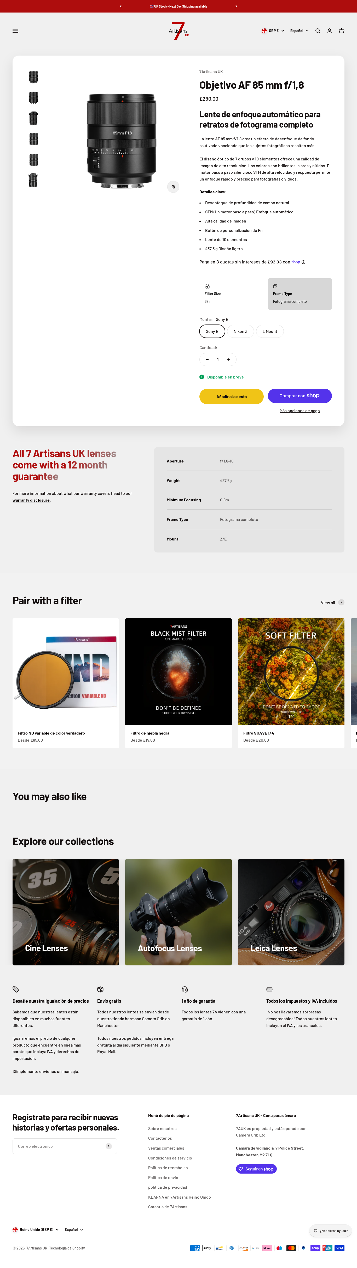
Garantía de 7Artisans (167, 1206)
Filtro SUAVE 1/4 (258, 732)
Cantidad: (208, 347)
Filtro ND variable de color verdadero (51, 732)
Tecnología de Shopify (67, 1248)
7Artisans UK (211, 71)
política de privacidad (167, 1187)
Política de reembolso (168, 1167)
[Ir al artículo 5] (33, 161)
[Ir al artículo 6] (33, 181)
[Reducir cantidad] (207, 359)
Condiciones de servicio (170, 1157)
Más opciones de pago (300, 410)
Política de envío (163, 1177)
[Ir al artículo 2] (33, 98)
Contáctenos (160, 1137)
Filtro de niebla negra (149, 732)
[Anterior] (121, 6)
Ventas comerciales (166, 1147)
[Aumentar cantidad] (228, 359)
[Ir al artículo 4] (33, 140)
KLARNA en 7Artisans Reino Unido (179, 1196)
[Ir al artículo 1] (33, 77)
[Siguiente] (236, 6)
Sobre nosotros (162, 1128)
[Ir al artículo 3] (33, 119)
